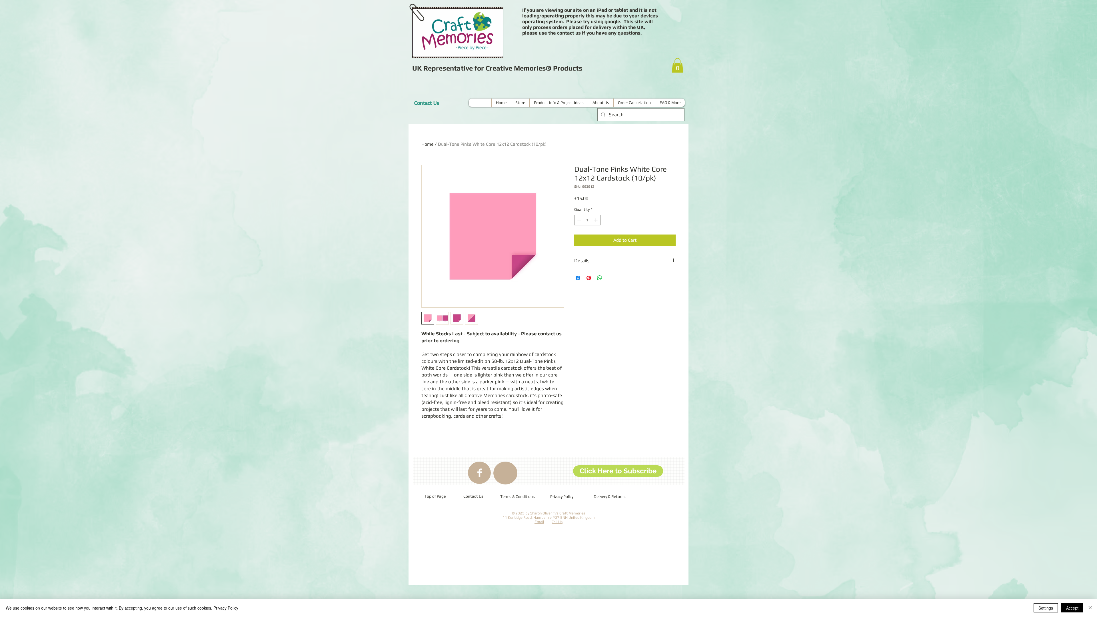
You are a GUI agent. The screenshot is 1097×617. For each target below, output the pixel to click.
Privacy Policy (225, 608)
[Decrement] (578, 220)
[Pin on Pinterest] (588, 278)
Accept (1072, 608)
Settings (1045, 608)
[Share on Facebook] (577, 278)
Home (427, 144)
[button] (677, 65)
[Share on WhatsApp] (599, 278)
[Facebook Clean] (479, 472)
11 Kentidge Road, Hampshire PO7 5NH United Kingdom (549, 517)
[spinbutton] (587, 220)
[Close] (1090, 607)
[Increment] (596, 220)
